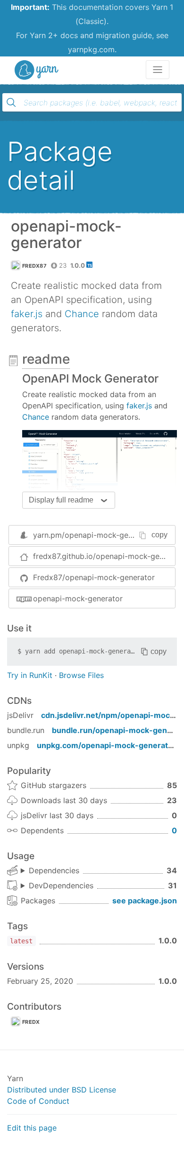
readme (46, 359)
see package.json (144, 900)
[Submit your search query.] (11, 102)
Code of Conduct (38, 1101)
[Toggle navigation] (157, 69)
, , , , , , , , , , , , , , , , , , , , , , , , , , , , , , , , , (50, 871)
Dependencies (54, 870)
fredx (31, 1022)
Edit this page (32, 1127)
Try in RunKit (29, 675)
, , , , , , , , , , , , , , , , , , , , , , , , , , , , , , (57, 886)
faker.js (26, 313)
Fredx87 (34, 266)
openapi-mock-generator (78, 598)
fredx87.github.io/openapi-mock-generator (104, 556)
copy (159, 535)
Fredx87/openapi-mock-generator (94, 577)
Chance (82, 313)
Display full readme (61, 500)
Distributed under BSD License (61, 1089)
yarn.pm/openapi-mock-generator (93, 535)
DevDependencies (61, 885)
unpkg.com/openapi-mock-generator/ (108, 745)
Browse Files (81, 675)
